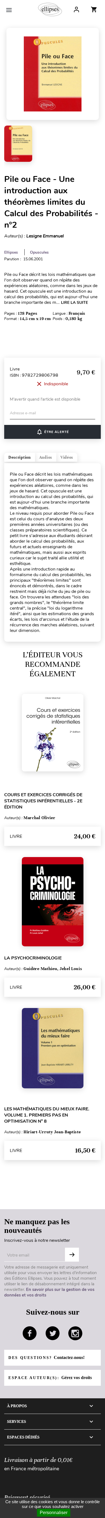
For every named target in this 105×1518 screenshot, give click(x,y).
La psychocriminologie (33, 958)
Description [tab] (19, 457)
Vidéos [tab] (66, 457)
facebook (30, 1333)
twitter (53, 1333)
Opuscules (39, 252)
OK (72, 1255)
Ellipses (11, 252)
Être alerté (52, 432)
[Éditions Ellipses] (50, 9)
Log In (76, 9)
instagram (75, 1333)
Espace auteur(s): (50, 1377)
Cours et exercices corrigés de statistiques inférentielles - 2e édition (43, 801)
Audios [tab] (45, 457)
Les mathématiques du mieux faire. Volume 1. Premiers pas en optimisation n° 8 (46, 1115)
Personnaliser (53, 1512)
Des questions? (46, 1357)
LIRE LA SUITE (74, 302)
